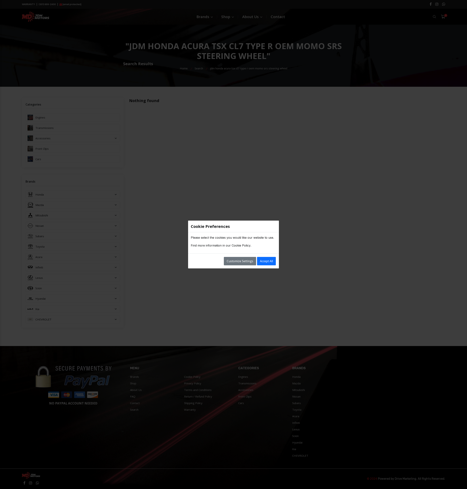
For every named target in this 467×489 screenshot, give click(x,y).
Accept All (266, 261)
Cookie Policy (241, 245)
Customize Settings (240, 261)
